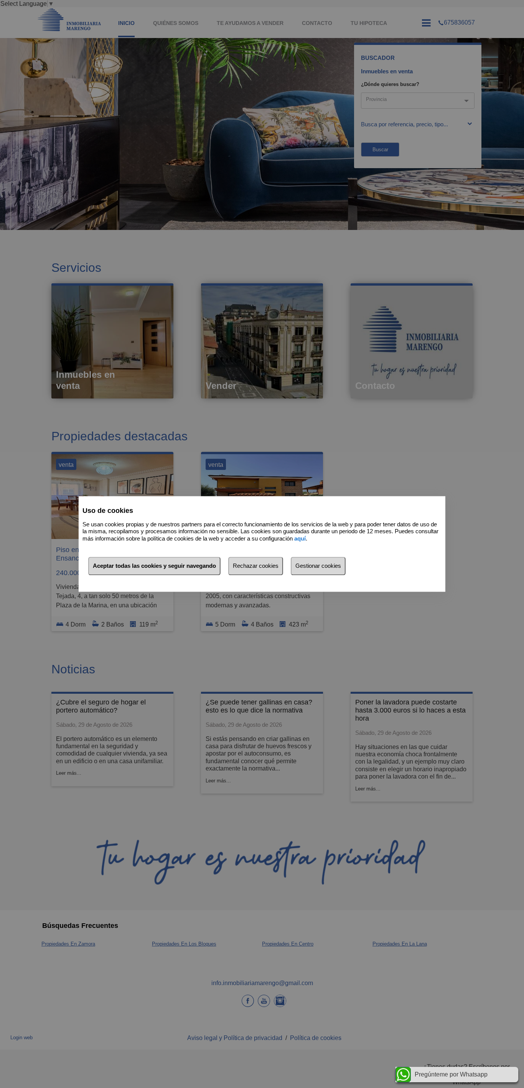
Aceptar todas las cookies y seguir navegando (154, 566)
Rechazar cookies (255, 566)
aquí (300, 538)
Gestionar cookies (318, 566)
